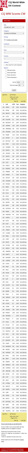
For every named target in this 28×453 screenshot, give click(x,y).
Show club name (11, 75)
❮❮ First (4, 94)
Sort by (14, 82)
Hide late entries (11, 70)
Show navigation (1, 9)
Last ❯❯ (23, 101)
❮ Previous (13, 94)
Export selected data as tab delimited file (11, 424)
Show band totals (11, 72)
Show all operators (12, 77)
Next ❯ (16, 101)
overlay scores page (12, 40)
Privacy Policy (21, 450)
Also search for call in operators (14, 65)
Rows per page (14, 85)
